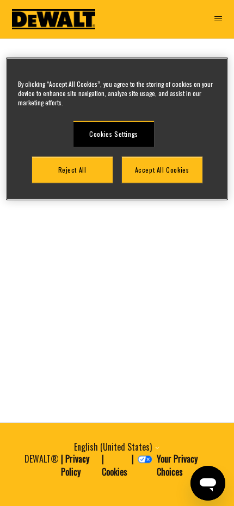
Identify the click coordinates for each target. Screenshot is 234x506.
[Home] (54, 19)
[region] (117, 129)
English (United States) (114, 447)
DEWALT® (41, 458)
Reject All (72, 169)
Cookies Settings (113, 133)
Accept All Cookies (162, 169)
